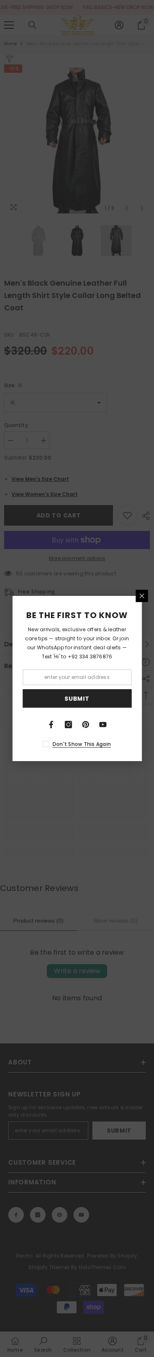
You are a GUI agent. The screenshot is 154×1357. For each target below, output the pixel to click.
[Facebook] (51, 724)
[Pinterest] (85, 724)
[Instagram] (68, 724)
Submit (76, 699)
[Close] (142, 596)
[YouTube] (103, 724)
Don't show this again (82, 744)
